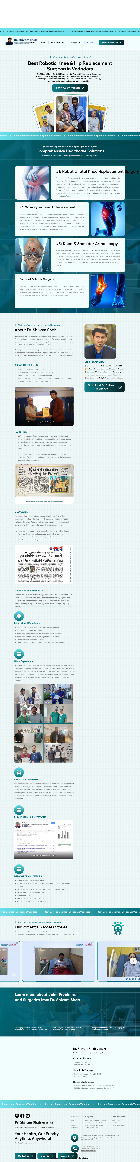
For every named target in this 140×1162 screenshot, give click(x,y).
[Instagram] (17, 1116)
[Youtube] (28, 1116)
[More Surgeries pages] (81, 42)
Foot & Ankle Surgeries (92, 1127)
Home (72, 1120)
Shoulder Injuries (117, 1123)
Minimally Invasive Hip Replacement (96, 1123)
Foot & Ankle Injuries (118, 1125)
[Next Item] (133, 961)
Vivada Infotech (82, 1158)
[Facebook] (22, 1116)
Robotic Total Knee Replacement (95, 1120)
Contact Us (74, 1127)
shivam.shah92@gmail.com (33, 898)
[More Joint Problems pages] (66, 42)
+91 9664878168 (74, 91)
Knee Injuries (116, 1120)
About (73, 1123)
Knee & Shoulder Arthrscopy (94, 1125)
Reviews (73, 1125)
